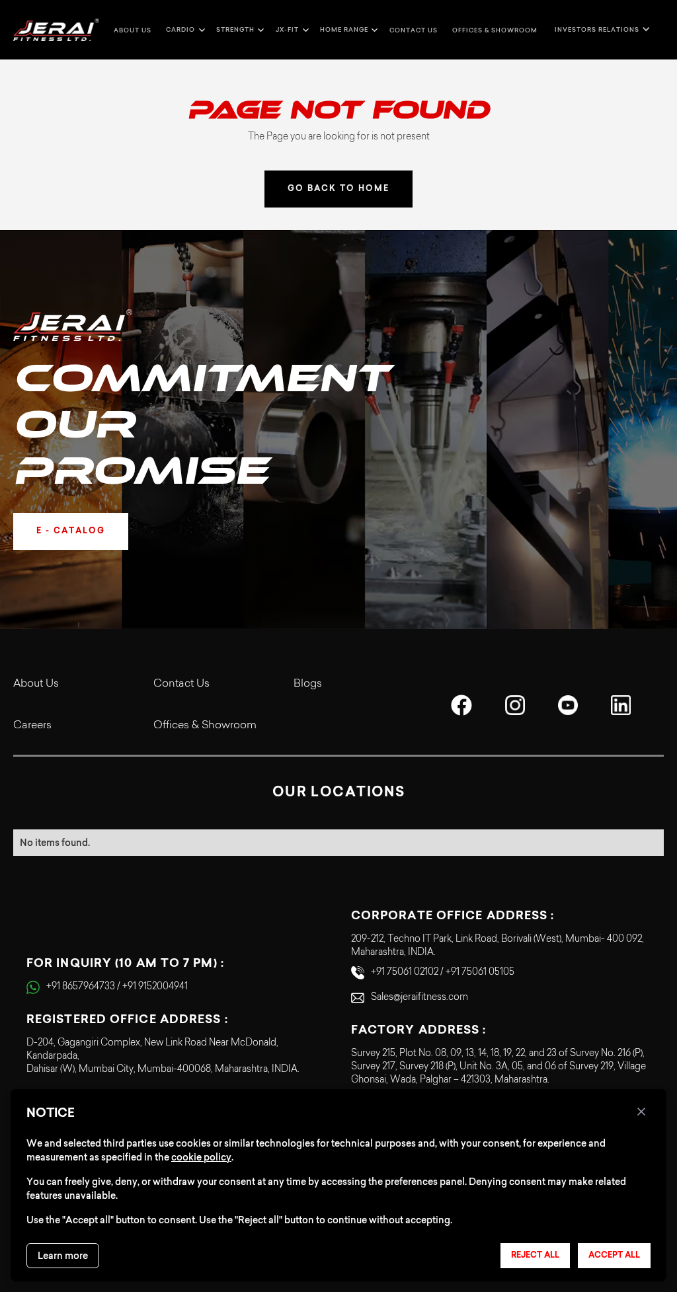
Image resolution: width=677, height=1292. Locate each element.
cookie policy (201, 1157)
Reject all (535, 1256)
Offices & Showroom (495, 30)
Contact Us (181, 684)
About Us (36, 684)
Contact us (413, 30)
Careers (32, 725)
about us (132, 30)
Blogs (308, 684)
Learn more (63, 1256)
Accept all (614, 1256)
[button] (184, 30)
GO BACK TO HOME (338, 189)
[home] (56, 30)
